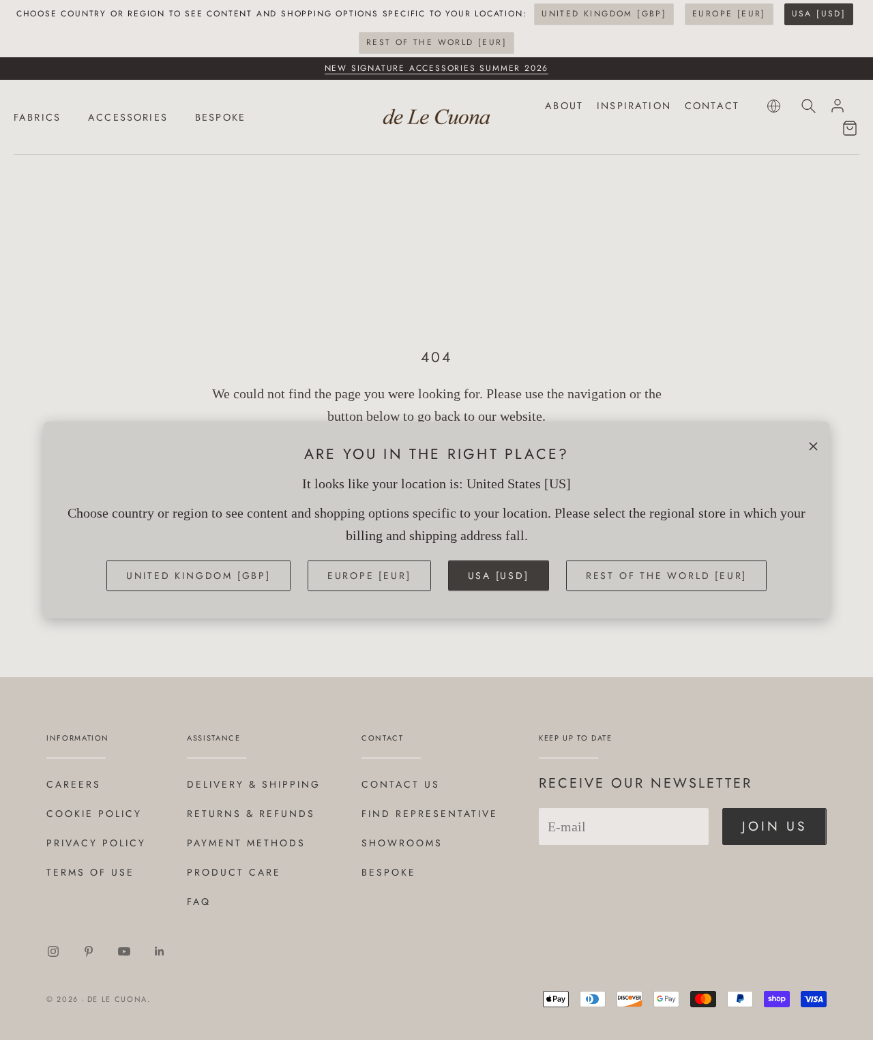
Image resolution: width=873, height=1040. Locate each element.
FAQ (199, 901)
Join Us (774, 826)
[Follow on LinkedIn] (159, 951)
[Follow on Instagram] (53, 951)
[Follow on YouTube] (124, 951)
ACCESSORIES (128, 117)
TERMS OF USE (90, 872)
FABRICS (37, 117)
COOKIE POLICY (94, 813)
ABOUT (564, 106)
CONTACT (712, 106)
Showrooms (402, 843)
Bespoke (388, 872)
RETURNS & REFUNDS (251, 813)
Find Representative (429, 813)
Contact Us (400, 784)
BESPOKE (220, 117)
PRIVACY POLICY (96, 843)
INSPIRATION (634, 106)
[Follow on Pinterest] (88, 951)
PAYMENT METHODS (246, 843)
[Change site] (774, 106)
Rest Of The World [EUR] (436, 42)
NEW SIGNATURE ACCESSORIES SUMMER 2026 (437, 68)
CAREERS (73, 784)
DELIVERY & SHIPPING (254, 784)
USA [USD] (819, 14)
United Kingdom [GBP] (604, 14)
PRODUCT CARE (234, 872)
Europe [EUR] (729, 14)
